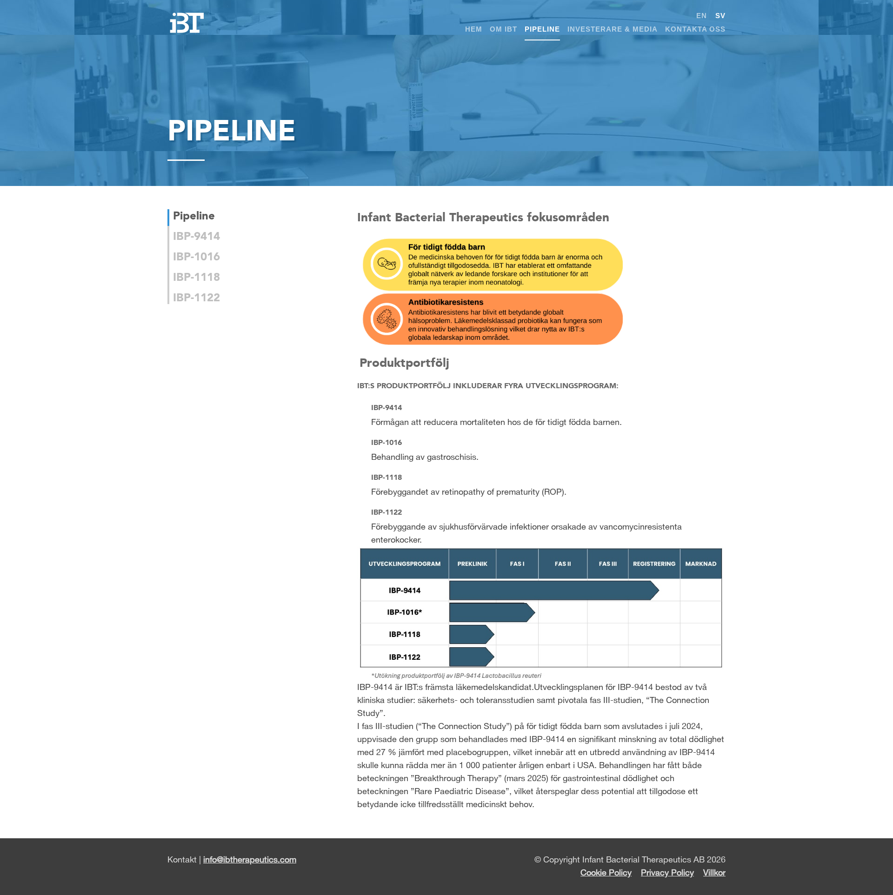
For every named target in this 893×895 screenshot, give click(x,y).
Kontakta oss (695, 29)
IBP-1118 (196, 277)
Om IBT (503, 29)
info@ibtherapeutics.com (249, 860)
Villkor (714, 873)
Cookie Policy (606, 873)
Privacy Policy (667, 873)
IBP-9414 (196, 236)
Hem (473, 29)
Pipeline (542, 29)
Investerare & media (612, 29)
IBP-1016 (196, 256)
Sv (720, 16)
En (701, 16)
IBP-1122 (196, 297)
